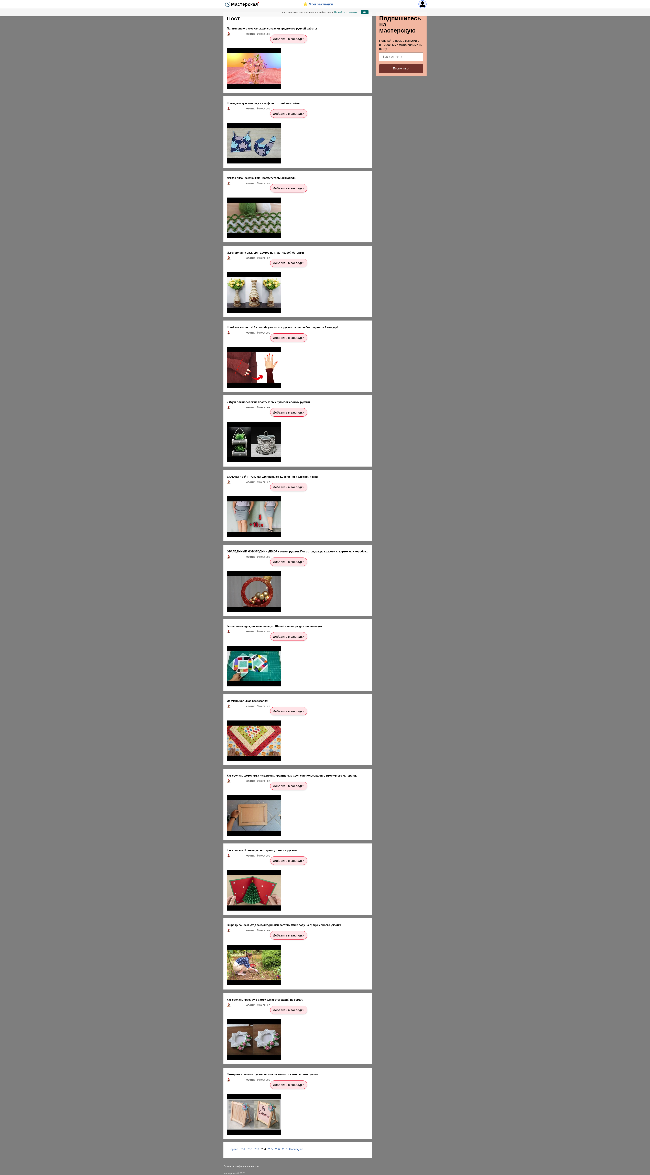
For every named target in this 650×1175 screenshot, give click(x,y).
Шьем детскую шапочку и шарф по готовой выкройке (263, 103)
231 (243, 1149)
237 (284, 1149)
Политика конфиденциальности (241, 1166)
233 (256, 1149)
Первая (233, 1149)
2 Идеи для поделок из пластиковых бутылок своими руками (268, 402)
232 (249, 1149)
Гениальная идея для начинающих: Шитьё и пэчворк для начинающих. (275, 626)
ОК (364, 12)
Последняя (296, 1149)
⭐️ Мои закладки (318, 4)
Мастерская (244, 4)
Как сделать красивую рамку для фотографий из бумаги (265, 999)
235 (270, 1149)
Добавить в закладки (288, 39)
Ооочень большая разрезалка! (247, 700)
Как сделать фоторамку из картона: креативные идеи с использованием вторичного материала (292, 775)
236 (277, 1149)
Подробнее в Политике (346, 12)
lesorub (250, 33)
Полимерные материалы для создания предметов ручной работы (272, 28)
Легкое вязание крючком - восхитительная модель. (261, 178)
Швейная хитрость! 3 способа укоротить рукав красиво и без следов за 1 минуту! (282, 327)
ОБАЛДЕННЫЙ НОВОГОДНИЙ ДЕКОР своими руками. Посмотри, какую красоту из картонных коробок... (297, 551)
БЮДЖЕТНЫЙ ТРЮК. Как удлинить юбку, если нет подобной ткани (272, 476)
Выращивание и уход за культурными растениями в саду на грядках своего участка (284, 925)
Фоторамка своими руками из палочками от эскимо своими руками (272, 1074)
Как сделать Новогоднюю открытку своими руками (262, 850)
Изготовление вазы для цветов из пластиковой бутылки (265, 252)
